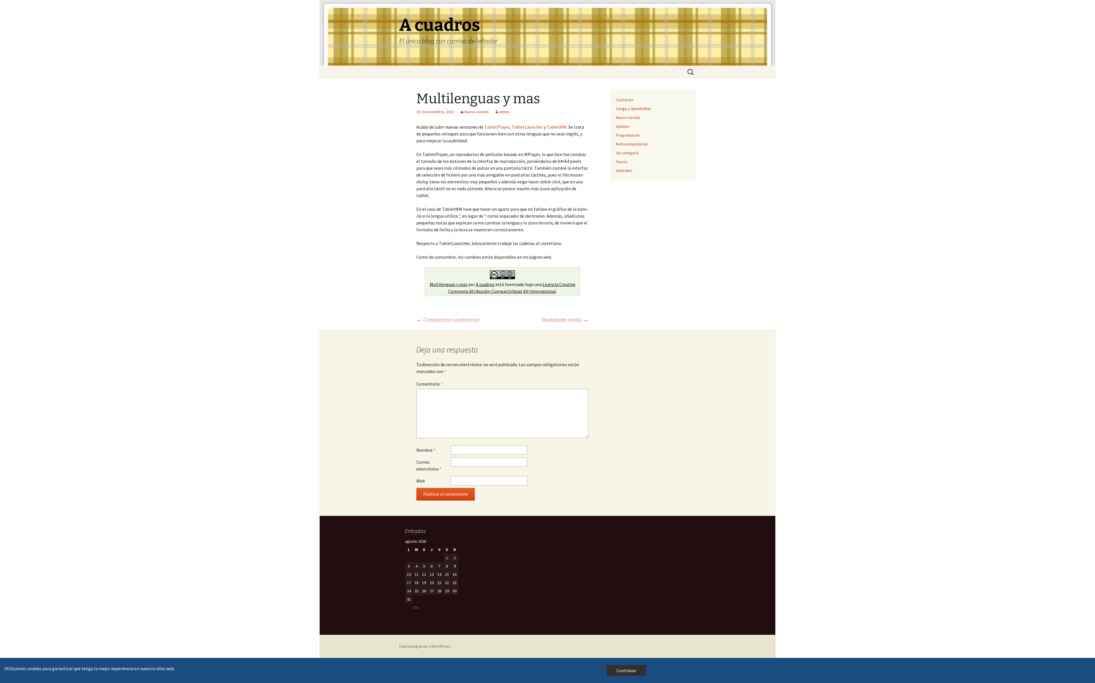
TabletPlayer (497, 127)
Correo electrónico (429, 465)
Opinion (622, 126)
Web (420, 481)
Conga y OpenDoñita (633, 108)
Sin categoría (627, 152)
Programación (628, 135)
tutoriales (624, 170)
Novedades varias (565, 319)
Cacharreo (625, 99)
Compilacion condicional (447, 319)
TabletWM (556, 127)
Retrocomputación (632, 144)
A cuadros (485, 284)
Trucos (621, 161)
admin (504, 111)
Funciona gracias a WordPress (425, 646)
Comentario (429, 384)
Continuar (626, 670)
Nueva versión (477, 111)
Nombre (425, 450)
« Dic (415, 607)
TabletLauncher (527, 127)
